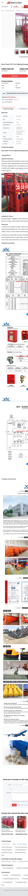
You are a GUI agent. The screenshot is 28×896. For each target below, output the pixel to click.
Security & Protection (10, 10)
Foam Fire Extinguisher (8, 868)
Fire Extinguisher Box (7, 882)
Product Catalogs (22, 844)
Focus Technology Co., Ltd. (18, 890)
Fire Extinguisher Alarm (21, 882)
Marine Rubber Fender (20, 852)
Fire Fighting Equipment (20, 849)
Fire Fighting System (16, 875)
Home (2, 10)
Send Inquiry (14, 76)
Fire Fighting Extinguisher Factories (11, 878)
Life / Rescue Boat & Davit (21, 847)
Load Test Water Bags (6, 847)
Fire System (5, 875)
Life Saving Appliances (6, 849)
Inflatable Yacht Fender (6, 852)
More (2, 885)
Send (14, 805)
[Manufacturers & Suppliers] (14, 2)
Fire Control (18, 10)
